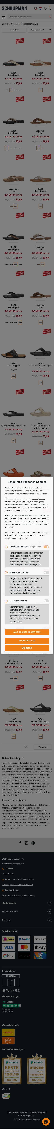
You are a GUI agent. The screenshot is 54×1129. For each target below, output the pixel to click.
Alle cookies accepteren (27, 632)
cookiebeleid (22, 538)
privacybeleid (10, 538)
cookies (11, 532)
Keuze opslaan (27, 641)
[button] (46, 1122)
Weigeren (27, 648)
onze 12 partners (38, 499)
